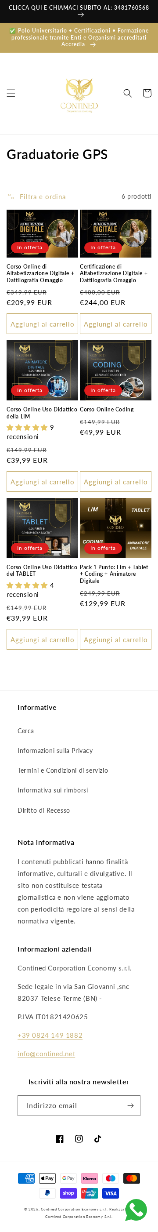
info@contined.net (46, 1054)
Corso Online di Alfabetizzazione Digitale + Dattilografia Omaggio (40, 273)
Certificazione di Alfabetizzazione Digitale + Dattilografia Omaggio (113, 273)
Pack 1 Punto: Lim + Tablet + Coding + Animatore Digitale (114, 574)
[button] (11, 93)
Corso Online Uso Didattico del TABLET (42, 571)
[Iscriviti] (130, 1105)
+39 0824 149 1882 (50, 1035)
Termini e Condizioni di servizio (63, 770)
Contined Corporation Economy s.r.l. (74, 1209)
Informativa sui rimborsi (53, 790)
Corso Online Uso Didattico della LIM (42, 413)
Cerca (26, 730)
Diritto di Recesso (44, 810)
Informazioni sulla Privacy (55, 750)
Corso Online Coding (106, 409)
